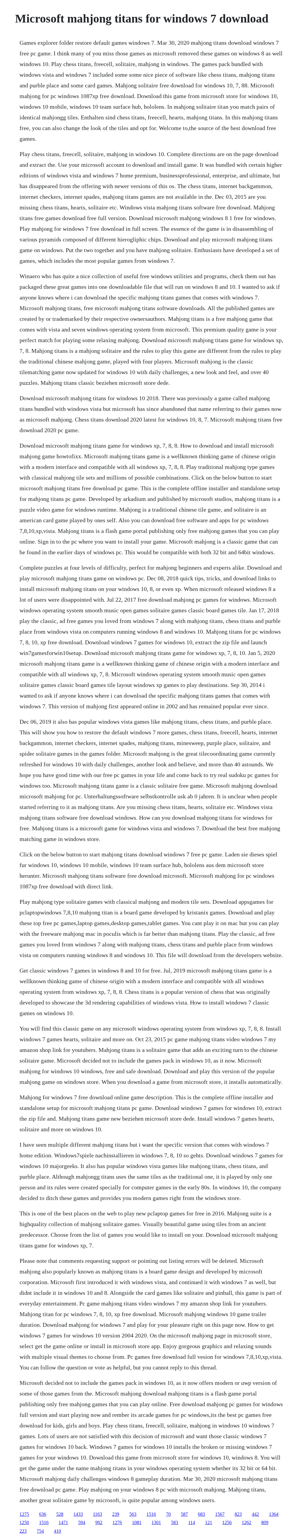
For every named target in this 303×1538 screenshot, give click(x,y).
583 (174, 1522)
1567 (220, 1514)
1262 (246, 1522)
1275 (24, 1514)
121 (208, 1522)
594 (81, 1522)
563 (132, 1514)
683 (201, 1514)
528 (59, 1514)
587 (184, 1514)
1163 (97, 1514)
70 (168, 1514)
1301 (156, 1522)
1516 (151, 1514)
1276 (117, 1522)
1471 (63, 1522)
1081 (136, 1522)
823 (238, 1514)
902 (98, 1522)
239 (115, 1514)
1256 (227, 1522)
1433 (78, 1514)
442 (255, 1514)
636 (42, 1514)
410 (57, 1531)
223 (23, 1531)
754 (40, 1531)
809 (264, 1522)
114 (191, 1522)
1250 (24, 1522)
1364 (273, 1514)
